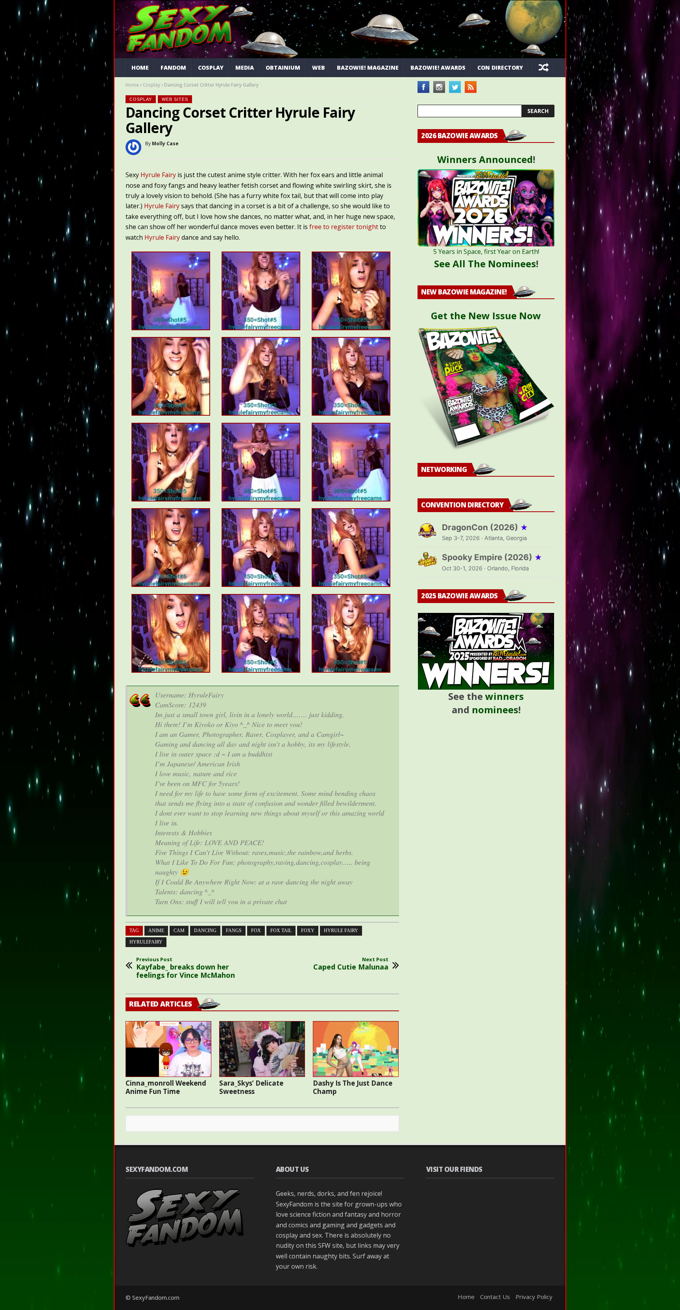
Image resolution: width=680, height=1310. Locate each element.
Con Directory (500, 67)
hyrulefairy (146, 942)
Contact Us (495, 1297)
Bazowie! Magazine (368, 67)
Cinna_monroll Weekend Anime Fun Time (166, 1087)
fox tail (281, 930)
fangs (234, 930)
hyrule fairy (341, 930)
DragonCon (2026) (485, 527)
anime (156, 930)
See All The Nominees (485, 263)
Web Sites (175, 99)
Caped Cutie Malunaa (350, 964)
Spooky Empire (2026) (492, 557)
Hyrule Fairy (158, 174)
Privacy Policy (534, 1297)
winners (504, 696)
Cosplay (211, 67)
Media (244, 67)
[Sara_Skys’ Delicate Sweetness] (262, 1049)
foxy (307, 930)
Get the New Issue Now (486, 315)
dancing (205, 930)
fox (256, 930)
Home (140, 67)
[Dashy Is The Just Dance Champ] (356, 1049)
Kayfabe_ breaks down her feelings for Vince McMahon (185, 968)
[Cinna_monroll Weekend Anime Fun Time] (168, 1049)
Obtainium (283, 67)
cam (179, 930)
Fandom (173, 67)
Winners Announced (485, 159)
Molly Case (165, 143)
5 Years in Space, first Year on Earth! (486, 251)
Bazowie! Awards (438, 67)
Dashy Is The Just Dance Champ (352, 1087)
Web (318, 67)
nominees (495, 709)
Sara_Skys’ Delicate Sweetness (251, 1087)
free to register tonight (343, 226)
